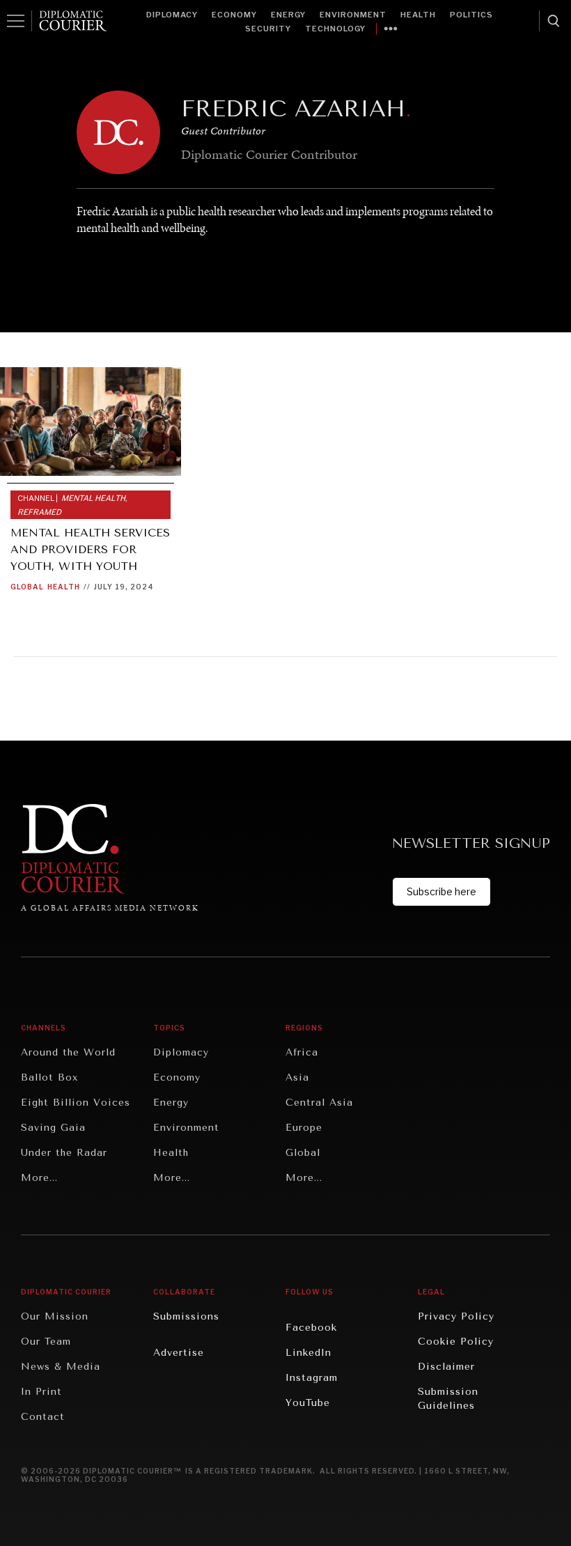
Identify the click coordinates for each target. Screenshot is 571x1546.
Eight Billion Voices (75, 1102)
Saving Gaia (53, 1128)
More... (39, 1178)
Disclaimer (446, 1367)
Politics (471, 15)
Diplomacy (172, 15)
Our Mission (54, 1316)
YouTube (308, 1403)
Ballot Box (49, 1077)
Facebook (311, 1328)
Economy (234, 15)
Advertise (178, 1353)
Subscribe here (441, 891)
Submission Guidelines (448, 1399)
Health (418, 15)
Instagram (312, 1378)
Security (268, 28)
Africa (302, 1052)
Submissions (186, 1316)
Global (27, 586)
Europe (304, 1128)
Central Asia (319, 1102)
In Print (41, 1392)
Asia (297, 1077)
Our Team (46, 1341)
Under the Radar (64, 1153)
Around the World (68, 1052)
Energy (288, 15)
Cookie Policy (456, 1341)
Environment (353, 15)
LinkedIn (308, 1353)
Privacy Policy (456, 1316)
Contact (43, 1417)
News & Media (60, 1367)
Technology (335, 28)
